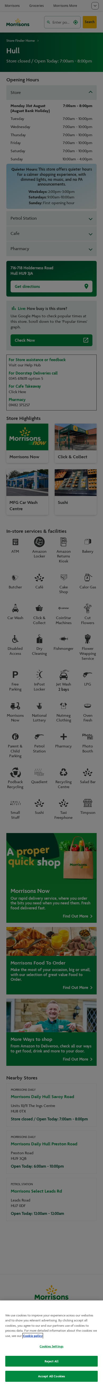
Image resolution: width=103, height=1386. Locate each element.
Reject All (51, 1361)
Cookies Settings (51, 1346)
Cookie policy (33, 1336)
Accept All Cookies (51, 1376)
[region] (51, 1343)
